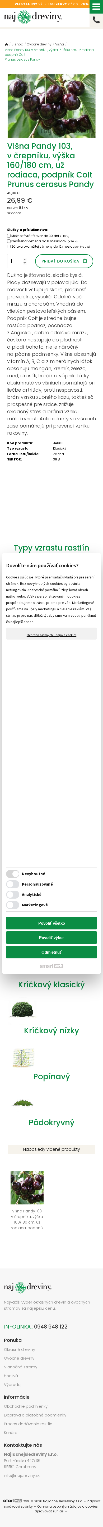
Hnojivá (11, 1375)
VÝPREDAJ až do (51, 3)
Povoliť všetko (51, 923)
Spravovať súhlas (49, 1511)
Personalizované (37, 884)
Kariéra (10, 1432)
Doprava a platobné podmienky (35, 1415)
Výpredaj (12, 1384)
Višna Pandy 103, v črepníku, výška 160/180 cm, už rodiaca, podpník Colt (28, 1227)
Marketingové (35, 904)
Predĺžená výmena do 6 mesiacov (44, 241)
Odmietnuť (51, 952)
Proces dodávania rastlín (28, 1424)
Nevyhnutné (33, 873)
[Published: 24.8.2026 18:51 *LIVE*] (26, 1501)
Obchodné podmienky (26, 1406)
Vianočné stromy (20, 1367)
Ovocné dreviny (19, 1358)
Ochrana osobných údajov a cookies (51, 635)
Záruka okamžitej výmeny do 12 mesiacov (50, 246)
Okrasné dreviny (19, 1349)
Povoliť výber (51, 937)
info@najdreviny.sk (22, 1475)
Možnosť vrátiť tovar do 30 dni (40, 236)
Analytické (31, 894)
